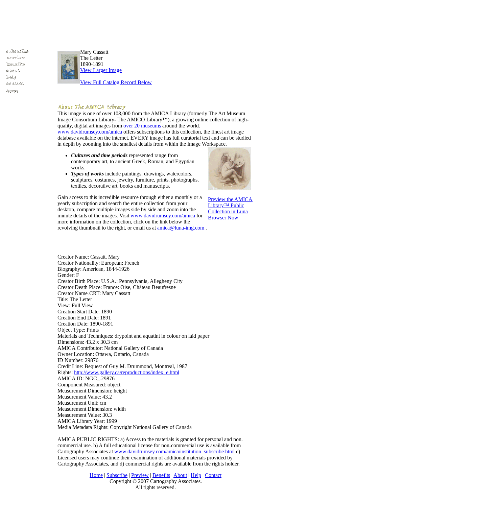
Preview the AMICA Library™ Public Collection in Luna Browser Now (230, 208)
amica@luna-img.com (181, 228)
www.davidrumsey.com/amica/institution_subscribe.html (174, 451)
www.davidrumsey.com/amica (89, 132)
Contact (213, 475)
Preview (140, 475)
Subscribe (116, 475)
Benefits (161, 475)
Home (96, 475)
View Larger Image (101, 70)
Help (196, 475)
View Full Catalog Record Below (116, 82)
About (180, 475)
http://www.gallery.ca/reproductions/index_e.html (126, 372)
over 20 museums (142, 125)
